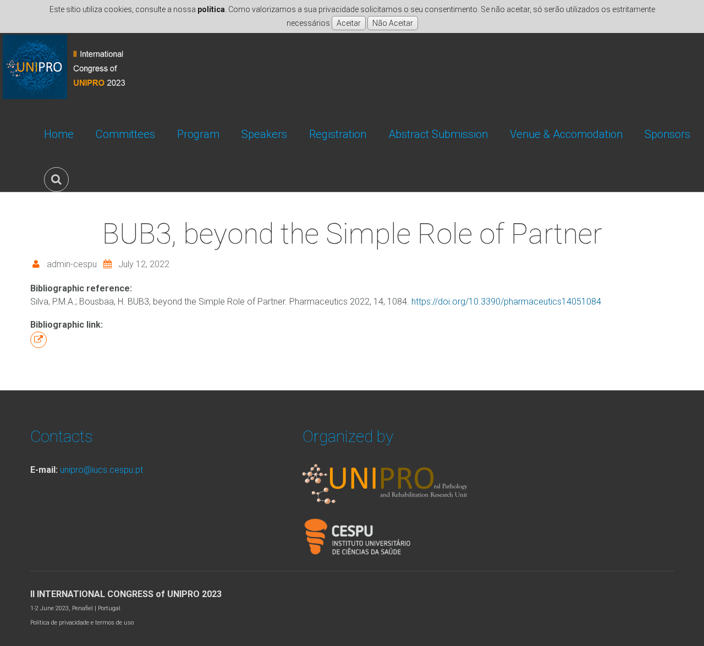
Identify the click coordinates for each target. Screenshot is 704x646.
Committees (125, 134)
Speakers (264, 134)
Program (198, 134)
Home (59, 134)
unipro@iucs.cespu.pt (101, 470)
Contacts (61, 436)
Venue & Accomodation (566, 134)
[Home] (68, 39)
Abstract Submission (438, 134)
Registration (337, 134)
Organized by (347, 436)
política (211, 9)
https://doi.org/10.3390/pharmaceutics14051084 (506, 301)
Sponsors (667, 134)
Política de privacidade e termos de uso (82, 622)
